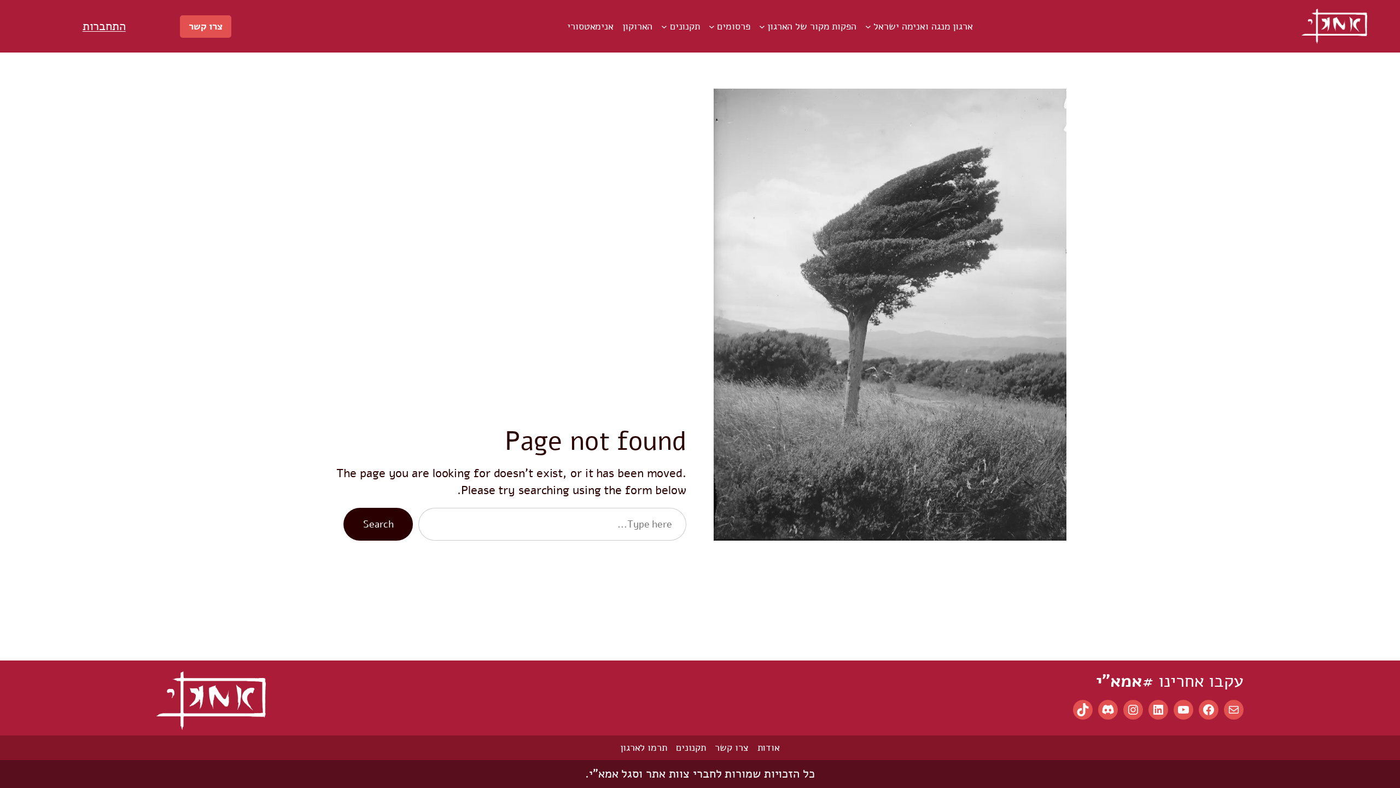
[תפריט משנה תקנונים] (664, 27)
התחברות (104, 26)
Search (378, 524)
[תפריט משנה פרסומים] (712, 27)
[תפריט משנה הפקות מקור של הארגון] (762, 27)
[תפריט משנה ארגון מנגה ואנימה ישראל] (868, 27)
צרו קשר (206, 26)
